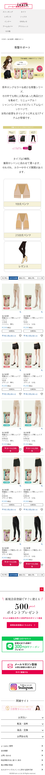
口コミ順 (40, 278)
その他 (7, 31)
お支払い (22, 717)
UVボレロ (23, 21)
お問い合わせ (6, 755)
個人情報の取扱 (7, 765)
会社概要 (4, 751)
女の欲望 (10, 39)
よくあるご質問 (7, 746)
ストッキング (8, 12)
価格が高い (31, 278)
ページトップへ (42, 589)
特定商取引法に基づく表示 (11, 760)
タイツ (23, 12)
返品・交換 (22, 730)
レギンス (7, 17)
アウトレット (23, 26)
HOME (4, 39)
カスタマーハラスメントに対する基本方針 (17, 770)
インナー (7, 21)
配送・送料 (22, 723)
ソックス (23, 17)
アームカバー (8, 26)
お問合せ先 (22, 736)
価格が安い (22, 278)
